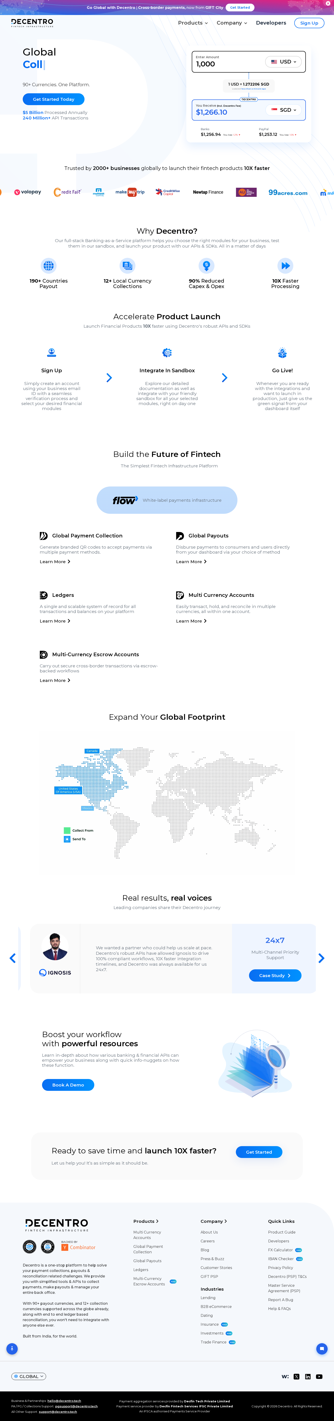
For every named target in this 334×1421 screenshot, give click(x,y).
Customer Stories (216, 1268)
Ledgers (140, 1270)
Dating (207, 1315)
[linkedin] (307, 1376)
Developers (278, 1241)
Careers (207, 1241)
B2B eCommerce (216, 1306)
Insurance (214, 1324)
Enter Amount (207, 57)
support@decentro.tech (58, 1411)
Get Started (240, 7)
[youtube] (319, 1376)
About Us (209, 1232)
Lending (208, 1298)
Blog (205, 1250)
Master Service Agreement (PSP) (284, 1288)
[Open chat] (322, 1349)
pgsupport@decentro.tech (76, 1406)
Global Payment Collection (148, 1249)
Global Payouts (147, 1261)
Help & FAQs (279, 1309)
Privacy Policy (280, 1268)
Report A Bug (280, 1300)
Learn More (53, 561)
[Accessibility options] (12, 1349)
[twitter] (296, 1376)
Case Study (264, 978)
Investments (216, 1333)
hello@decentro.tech (64, 1401)
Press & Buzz (212, 1259)
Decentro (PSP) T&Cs (287, 1276)
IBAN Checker (285, 1259)
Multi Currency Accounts (147, 1235)
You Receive (218, 106)
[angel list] (285, 1376)
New (173, 1281)
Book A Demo (68, 1085)
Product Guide (282, 1232)
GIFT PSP (209, 1276)
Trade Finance (217, 1342)
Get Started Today (53, 99)
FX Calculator (284, 1250)
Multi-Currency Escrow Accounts (154, 1281)
